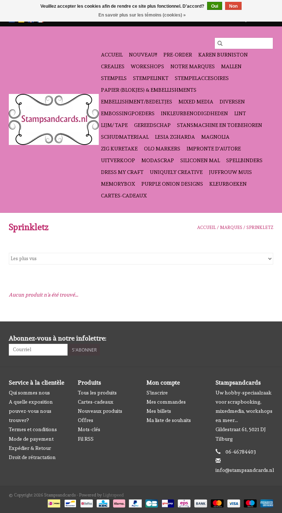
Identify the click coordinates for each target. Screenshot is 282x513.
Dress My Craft (122, 172)
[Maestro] (249, 502)
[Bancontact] (69, 502)
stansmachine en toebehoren (219, 125)
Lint (240, 113)
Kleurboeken (228, 184)
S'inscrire (157, 393)
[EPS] (183, 502)
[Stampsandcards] (54, 119)
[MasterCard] (216, 502)
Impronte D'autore (214, 149)
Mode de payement (31, 439)
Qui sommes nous (29, 393)
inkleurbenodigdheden (194, 113)
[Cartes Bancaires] (151, 502)
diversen (232, 102)
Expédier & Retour (30, 448)
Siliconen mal (200, 160)
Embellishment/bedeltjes (136, 102)
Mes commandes (166, 402)
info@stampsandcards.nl (245, 470)
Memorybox (118, 184)
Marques (231, 227)
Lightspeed (113, 495)
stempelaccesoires (202, 78)
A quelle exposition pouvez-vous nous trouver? (31, 411)
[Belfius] (86, 502)
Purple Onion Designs (172, 184)
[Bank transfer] (200, 502)
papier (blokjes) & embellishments (148, 90)
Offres (85, 420)
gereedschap (152, 125)
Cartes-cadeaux (124, 196)
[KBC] (102, 502)
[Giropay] (167, 502)
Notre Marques (192, 66)
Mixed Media (195, 102)
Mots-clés (89, 429)
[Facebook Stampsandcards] (254, 338)
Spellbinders (244, 160)
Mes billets (159, 411)
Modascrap (157, 160)
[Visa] (233, 502)
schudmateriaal (125, 137)
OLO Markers (162, 149)
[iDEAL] (53, 502)
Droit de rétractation (32, 457)
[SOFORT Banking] (118, 502)
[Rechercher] (219, 43)
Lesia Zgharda (175, 137)
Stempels (114, 78)
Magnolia (215, 137)
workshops (147, 66)
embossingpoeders (128, 113)
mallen (231, 66)
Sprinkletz (259, 227)
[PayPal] (134, 502)
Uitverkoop (118, 160)
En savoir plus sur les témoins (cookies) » (142, 15)
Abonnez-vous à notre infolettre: (57, 338)
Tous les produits (97, 393)
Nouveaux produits (100, 411)
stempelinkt (151, 78)
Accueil (112, 55)
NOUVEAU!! (143, 55)
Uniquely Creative (176, 172)
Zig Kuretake (119, 149)
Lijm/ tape (114, 125)
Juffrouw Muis (230, 172)
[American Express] (265, 502)
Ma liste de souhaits (169, 420)
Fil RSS (86, 439)
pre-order (177, 55)
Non (233, 6)
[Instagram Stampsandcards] (267, 338)
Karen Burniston (223, 55)
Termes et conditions (33, 429)
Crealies (112, 66)
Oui (214, 6)
